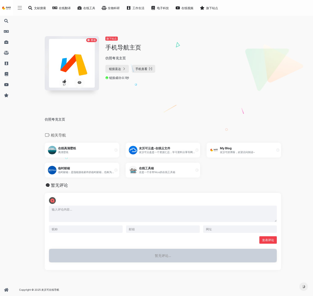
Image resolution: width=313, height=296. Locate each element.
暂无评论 (59, 185)
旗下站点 (111, 38)
